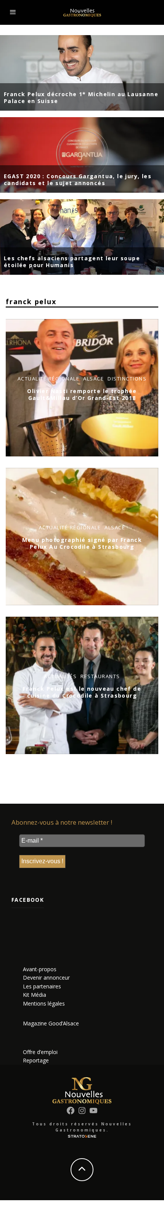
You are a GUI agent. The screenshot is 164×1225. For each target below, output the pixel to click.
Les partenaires (42, 986)
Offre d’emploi (40, 1052)
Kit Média (34, 994)
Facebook (27, 899)
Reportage (36, 1060)
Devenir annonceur (46, 977)
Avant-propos (39, 969)
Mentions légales (44, 1003)
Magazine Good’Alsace (51, 1023)
